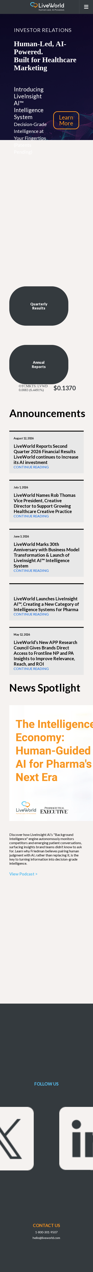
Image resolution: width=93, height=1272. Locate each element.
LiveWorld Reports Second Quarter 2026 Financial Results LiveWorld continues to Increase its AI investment (46, 454)
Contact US (46, 1225)
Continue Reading (31, 467)
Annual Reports (39, 364)
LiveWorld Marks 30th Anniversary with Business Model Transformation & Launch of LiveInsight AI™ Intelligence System (46, 554)
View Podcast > (23, 874)
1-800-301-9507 (46, 1232)
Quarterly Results (38, 306)
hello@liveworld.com (46, 1238)
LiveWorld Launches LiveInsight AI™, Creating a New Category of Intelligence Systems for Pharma (46, 604)
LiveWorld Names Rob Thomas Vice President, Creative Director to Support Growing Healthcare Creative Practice (44, 503)
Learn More (66, 120)
